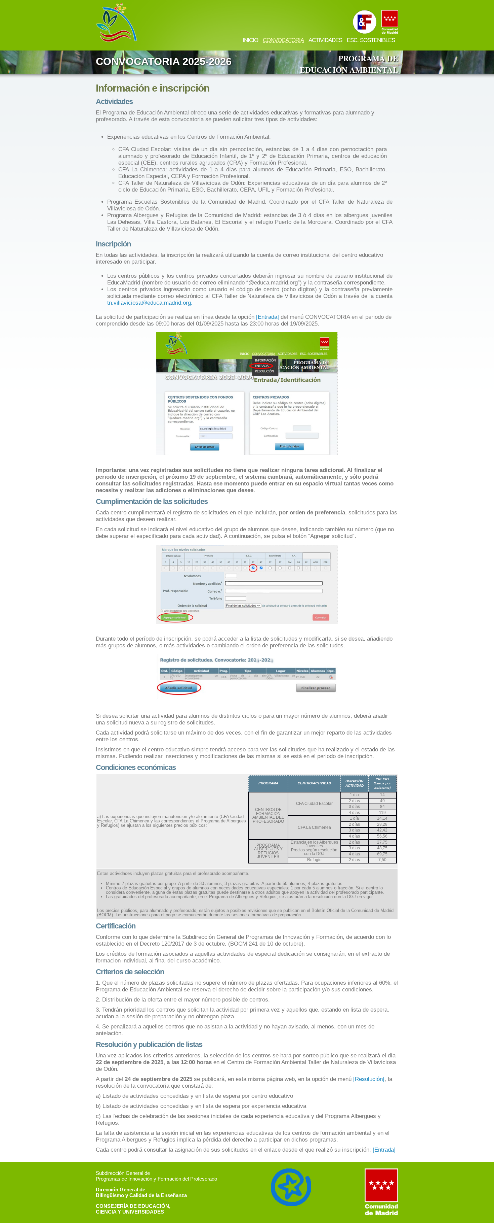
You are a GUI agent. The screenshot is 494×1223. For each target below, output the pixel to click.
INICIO (250, 40)
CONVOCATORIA (283, 40)
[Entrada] (267, 317)
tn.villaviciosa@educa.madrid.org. (150, 303)
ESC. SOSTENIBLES (371, 40)
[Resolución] (368, 1079)
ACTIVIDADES (325, 40)
